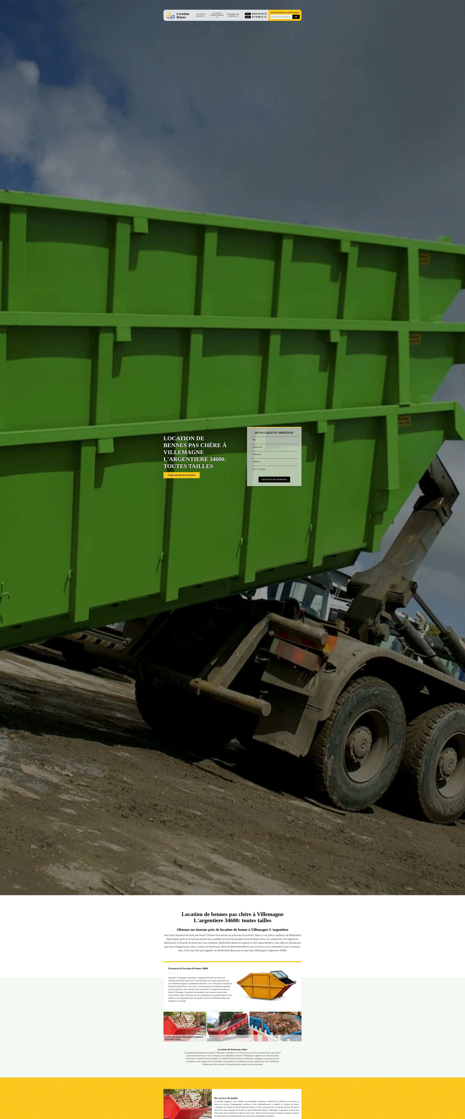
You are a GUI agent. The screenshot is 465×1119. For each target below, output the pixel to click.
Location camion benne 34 (217, 15)
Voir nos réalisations (181, 475)
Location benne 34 (201, 15)
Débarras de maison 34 (233, 15)
